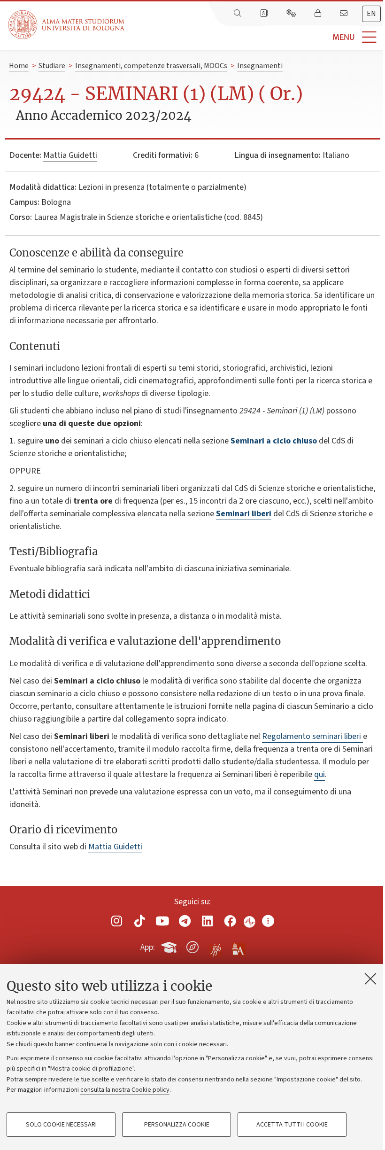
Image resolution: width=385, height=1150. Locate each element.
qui (319, 774)
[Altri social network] (268, 921)
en (371, 13)
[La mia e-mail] (344, 13)
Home (19, 66)
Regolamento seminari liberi (312, 736)
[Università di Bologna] (67, 24)
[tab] (371, 14)
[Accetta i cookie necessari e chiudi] (370, 978)
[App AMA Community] (238, 946)
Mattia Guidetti (70, 155)
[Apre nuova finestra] (116, 921)
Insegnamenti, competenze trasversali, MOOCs (151, 66)
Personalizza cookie (176, 1124)
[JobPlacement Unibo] (215, 945)
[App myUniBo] (170, 945)
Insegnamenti (260, 66)
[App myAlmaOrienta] (192, 945)
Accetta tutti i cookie (292, 1124)
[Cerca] (238, 13)
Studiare (51, 66)
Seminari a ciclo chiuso (274, 441)
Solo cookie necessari (61, 1124)
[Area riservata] (318, 13)
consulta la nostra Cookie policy (124, 1090)
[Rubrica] (265, 13)
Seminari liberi (243, 514)
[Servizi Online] (292, 13)
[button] (255, 37)
